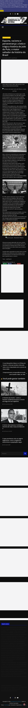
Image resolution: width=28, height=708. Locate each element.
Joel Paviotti (15, 58)
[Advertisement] (14, 71)
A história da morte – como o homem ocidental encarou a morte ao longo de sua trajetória (13, 399)
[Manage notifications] (24, 704)
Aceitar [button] (2, 11)
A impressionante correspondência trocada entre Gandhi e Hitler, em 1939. (14, 373)
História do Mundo (6, 37)
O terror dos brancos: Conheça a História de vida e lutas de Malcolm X (13, 426)
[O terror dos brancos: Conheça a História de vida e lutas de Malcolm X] (14, 410)
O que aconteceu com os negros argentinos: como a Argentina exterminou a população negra (12, 440)
